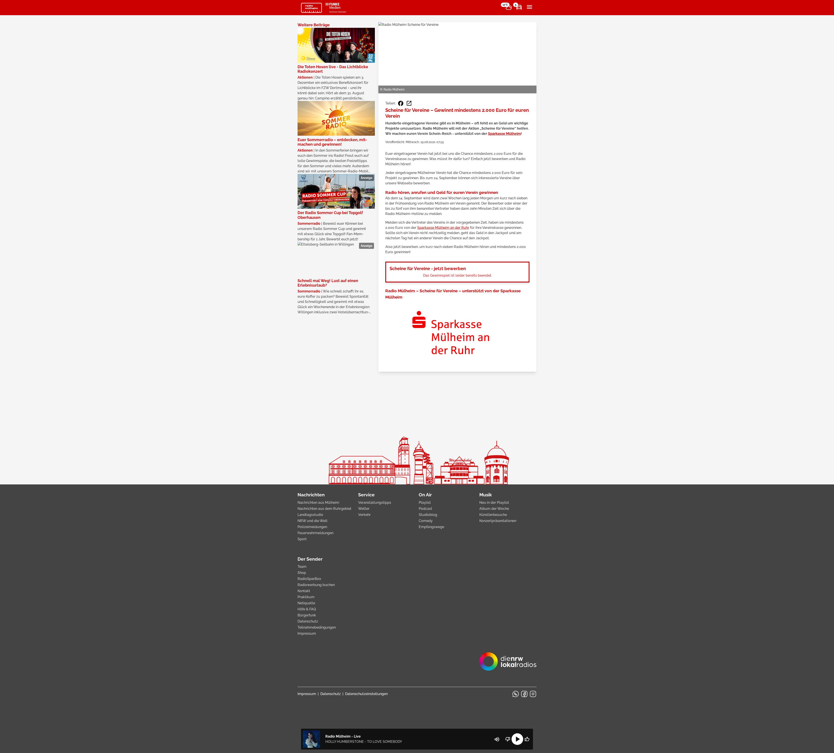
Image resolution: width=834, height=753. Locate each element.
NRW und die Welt (313, 521)
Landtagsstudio (310, 515)
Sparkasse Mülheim (504, 134)
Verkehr (364, 515)
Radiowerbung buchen (316, 585)
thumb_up (527, 739)
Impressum (307, 633)
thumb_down (507, 739)
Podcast (425, 509)
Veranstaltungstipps (374, 502)
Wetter (363, 509)
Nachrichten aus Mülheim (318, 502)
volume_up (497, 739)
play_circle (517, 739)
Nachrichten (311, 494)
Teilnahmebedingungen (317, 627)
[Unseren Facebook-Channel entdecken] (524, 693)
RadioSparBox (309, 579)
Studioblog (428, 515)
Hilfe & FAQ (307, 609)
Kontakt (304, 591)
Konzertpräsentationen (497, 521)
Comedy (426, 521)
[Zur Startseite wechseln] (311, 8)
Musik (485, 494)
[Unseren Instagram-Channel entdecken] (533, 693)
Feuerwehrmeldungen (315, 533)
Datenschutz (308, 621)
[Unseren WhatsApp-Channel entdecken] (515, 693)
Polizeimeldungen (312, 527)
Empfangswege (431, 527)
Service (366, 494)
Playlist (425, 502)
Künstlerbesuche (493, 515)
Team (302, 567)
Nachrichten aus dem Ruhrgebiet (324, 509)
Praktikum (306, 597)
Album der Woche (494, 509)
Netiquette (306, 603)
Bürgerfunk (307, 615)
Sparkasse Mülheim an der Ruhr (443, 228)
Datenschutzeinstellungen (366, 694)
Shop (302, 573)
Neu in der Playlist (494, 502)
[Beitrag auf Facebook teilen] (400, 103)
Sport (302, 539)
